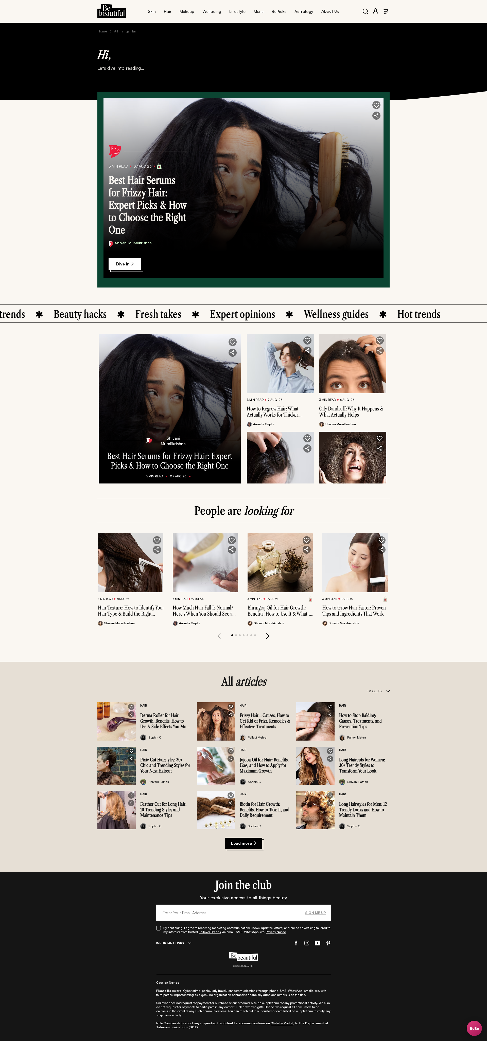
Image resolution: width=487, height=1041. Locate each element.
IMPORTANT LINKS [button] (170, 943)
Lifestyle (237, 11)
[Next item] (268, 635)
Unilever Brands (210, 932)
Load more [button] (241, 843)
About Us (330, 11)
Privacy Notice (276, 932)
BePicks (279, 11)
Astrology (303, 11)
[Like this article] (307, 340)
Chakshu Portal (282, 1023)
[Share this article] (307, 351)
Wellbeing (211, 11)
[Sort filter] (388, 691)
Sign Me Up (315, 912)
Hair (167, 11)
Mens (259, 11)
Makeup (187, 11)
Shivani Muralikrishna (133, 243)
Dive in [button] (123, 263)
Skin (152, 11)
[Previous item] (219, 635)
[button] (376, 105)
